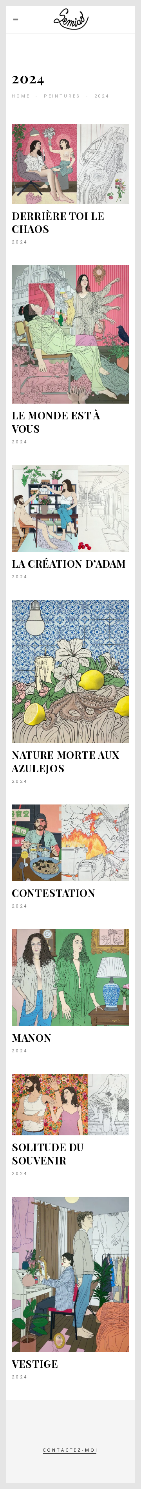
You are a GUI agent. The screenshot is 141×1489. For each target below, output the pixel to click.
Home (21, 96)
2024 (20, 242)
